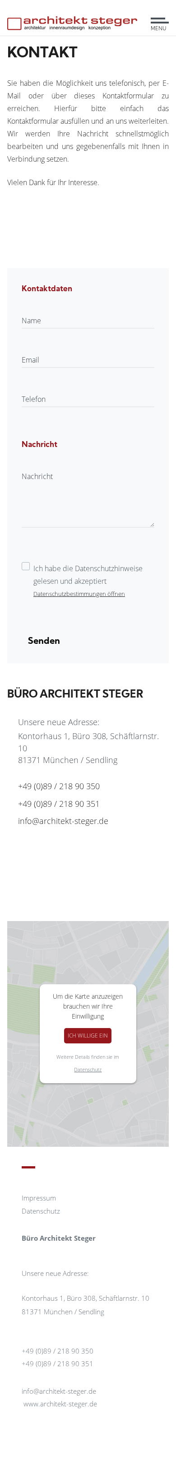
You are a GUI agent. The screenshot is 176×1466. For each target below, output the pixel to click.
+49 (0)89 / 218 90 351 (59, 803)
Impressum (39, 1197)
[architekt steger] (72, 17)
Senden (44, 641)
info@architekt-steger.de (63, 820)
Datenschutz (88, 1069)
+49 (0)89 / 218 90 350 (59, 786)
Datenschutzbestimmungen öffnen (79, 594)
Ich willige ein (88, 1035)
